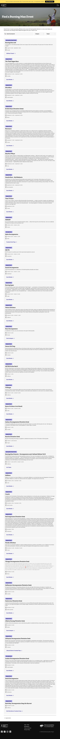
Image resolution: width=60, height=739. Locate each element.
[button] (57, 5)
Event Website (9, 79)
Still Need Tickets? (10, 53)
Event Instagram (9, 338)
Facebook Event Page (11, 242)
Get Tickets (8, 467)
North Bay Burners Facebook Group (13, 711)
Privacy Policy (27, 729)
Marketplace (26, 726)
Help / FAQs (26, 724)
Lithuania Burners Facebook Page (13, 650)
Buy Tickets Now (49, 1)
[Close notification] (58, 1)
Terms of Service (27, 728)
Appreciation (8, 718)
